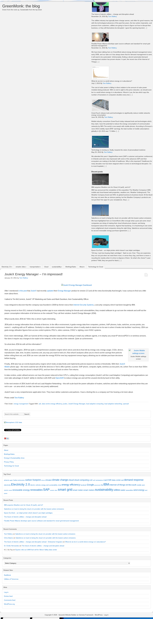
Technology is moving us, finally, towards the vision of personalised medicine (118, 150)
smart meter (78, 490)
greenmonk (97, 485)
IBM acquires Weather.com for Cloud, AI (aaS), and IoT (110, 187)
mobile (139, 485)
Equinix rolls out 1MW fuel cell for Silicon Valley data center (36, 550)
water (123, 490)
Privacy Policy (9, 462)
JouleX (33, 291)
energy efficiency (71, 484)
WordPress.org (9, 604)
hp (102, 485)
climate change (60, 479)
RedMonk (7, 575)
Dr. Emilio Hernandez (11, 546)
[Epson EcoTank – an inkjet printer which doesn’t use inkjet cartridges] (100, 248)
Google (90, 484)
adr (40, 404)
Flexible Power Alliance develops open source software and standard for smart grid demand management (41, 521)
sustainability (56, 267)
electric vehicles (35, 485)
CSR (109, 480)
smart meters (89, 490)
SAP (46, 489)
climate (48, 480)
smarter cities (20, 267)
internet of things (117, 485)
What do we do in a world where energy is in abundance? (111, 81)
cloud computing (81, 480)
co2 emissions (98, 480)
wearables (129, 490)
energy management (21, 404)
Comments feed (9, 600)
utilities (117, 490)
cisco (43, 480)
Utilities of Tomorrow (11, 579)
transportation (35, 267)
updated (50, 291)
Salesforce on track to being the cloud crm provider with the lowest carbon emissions (121, 218)
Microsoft (132, 485)
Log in (6, 592)
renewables (36, 489)
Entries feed (8, 596)
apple (11, 480)
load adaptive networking (113, 404)
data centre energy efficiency (52, 404)
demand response (133, 479)
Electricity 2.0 (6, 267)
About (82, 267)
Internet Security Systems (83, 305)
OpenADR (60, 378)
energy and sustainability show (51, 485)
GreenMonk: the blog (21, 6)
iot (127, 485)
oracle (10, 490)
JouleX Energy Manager (76, 404)
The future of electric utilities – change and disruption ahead (112, 14)
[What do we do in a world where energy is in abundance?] (100, 79)
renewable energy (21, 490)
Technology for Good (95, 267)
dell (122, 480)
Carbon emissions (19, 480)
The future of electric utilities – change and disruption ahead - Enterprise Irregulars (33, 542)
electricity (7, 485)
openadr (126, 404)
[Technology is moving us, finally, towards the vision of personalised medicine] (100, 148)
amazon (6, 480)
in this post (22, 291)
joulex (65, 404)
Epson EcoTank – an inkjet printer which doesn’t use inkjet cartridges (115, 250)
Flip (7, 438)
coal (105, 480)
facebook (83, 485)
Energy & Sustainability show (14, 458)
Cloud (46, 267)
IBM (106, 484)
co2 (90, 480)
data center (116, 480)
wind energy (139, 490)
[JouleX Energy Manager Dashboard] (76, 285)
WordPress (99, 615)
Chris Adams (8, 538)
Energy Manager (64, 291)
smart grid (65, 489)
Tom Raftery (19, 398)
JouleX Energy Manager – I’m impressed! (33, 274)
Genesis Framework (86, 615)
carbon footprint (33, 480)
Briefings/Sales (71, 267)
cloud (71, 480)
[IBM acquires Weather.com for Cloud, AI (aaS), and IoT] (100, 185)
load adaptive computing (94, 404)
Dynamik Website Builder (67, 615)
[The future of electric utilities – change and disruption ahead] (100, 12)
